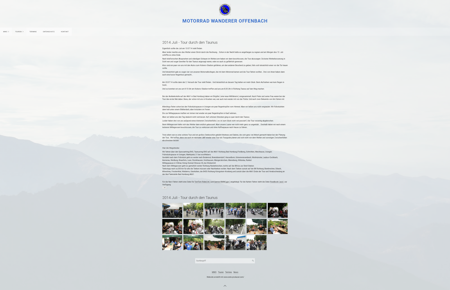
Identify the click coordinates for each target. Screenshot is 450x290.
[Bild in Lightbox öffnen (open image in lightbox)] (172, 210)
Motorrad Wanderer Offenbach (225, 21)
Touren (18, 32)
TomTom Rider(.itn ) (202, 182)
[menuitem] (6, 32)
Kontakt (65, 32)
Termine (33, 32)
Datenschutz (49, 32)
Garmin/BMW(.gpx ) (222, 182)
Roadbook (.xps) (277, 182)
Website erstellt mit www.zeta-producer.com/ (225, 277)
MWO (5, 32)
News (235, 272)
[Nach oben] (225, 285)
